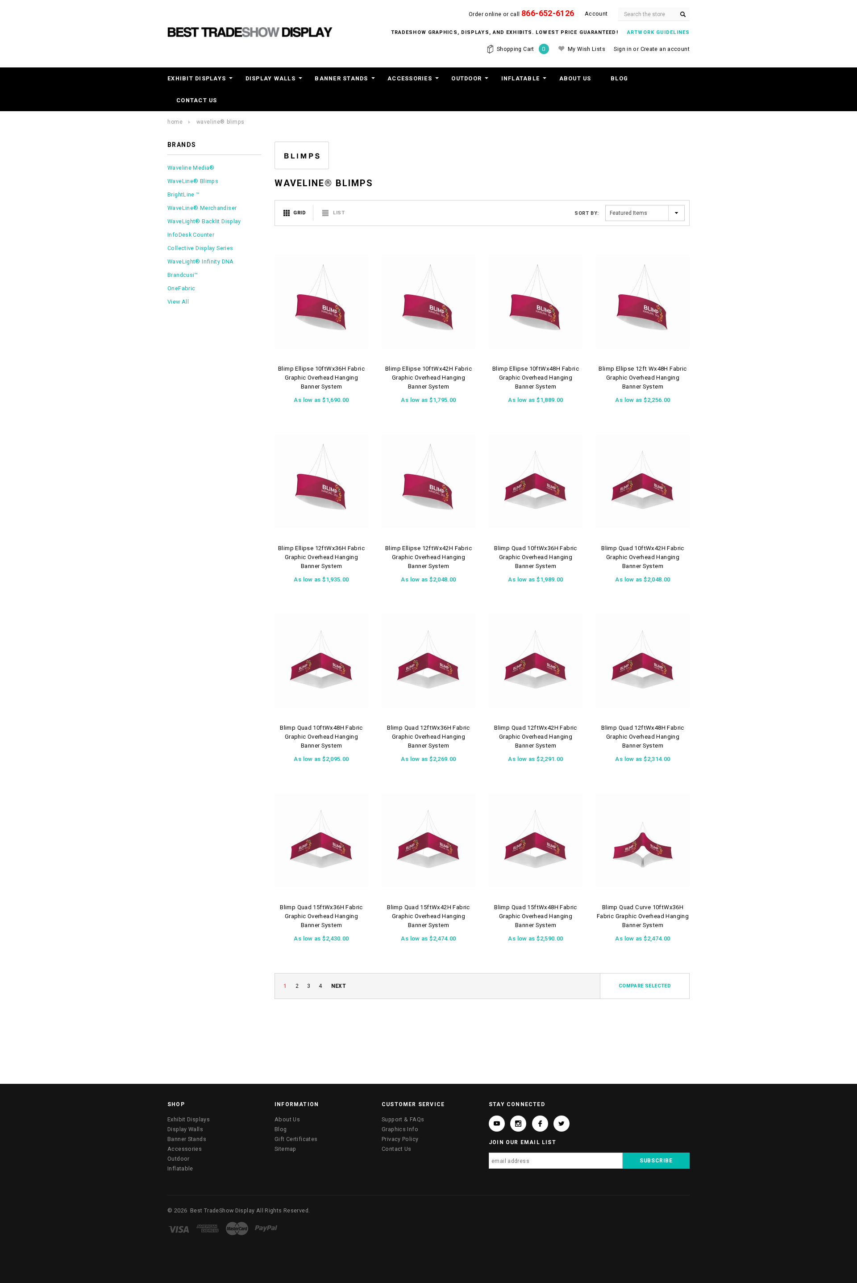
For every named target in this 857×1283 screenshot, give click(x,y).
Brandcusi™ (182, 275)
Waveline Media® (191, 167)
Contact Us (196, 100)
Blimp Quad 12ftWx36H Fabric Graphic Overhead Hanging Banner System (428, 736)
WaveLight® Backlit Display (204, 221)
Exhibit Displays (196, 78)
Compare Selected (645, 986)
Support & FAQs (403, 1119)
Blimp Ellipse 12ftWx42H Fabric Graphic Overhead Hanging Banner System (428, 557)
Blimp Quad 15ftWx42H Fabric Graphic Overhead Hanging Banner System (428, 916)
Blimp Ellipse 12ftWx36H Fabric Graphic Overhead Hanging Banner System (321, 557)
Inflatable (520, 78)
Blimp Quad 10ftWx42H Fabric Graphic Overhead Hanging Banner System (642, 557)
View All (178, 301)
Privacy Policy (400, 1139)
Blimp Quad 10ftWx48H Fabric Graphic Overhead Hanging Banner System (321, 736)
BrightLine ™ (183, 194)
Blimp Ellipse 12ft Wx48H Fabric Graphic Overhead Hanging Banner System (642, 377)
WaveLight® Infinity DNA (200, 261)
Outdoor (466, 78)
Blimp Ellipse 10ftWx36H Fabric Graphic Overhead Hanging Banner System (321, 377)
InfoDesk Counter (190, 234)
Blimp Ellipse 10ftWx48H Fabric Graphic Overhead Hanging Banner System (535, 377)
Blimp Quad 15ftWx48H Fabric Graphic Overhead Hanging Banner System (535, 916)
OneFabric (181, 288)
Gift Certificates (296, 1139)
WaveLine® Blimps (220, 122)
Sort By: (586, 213)
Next (338, 986)
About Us (575, 78)
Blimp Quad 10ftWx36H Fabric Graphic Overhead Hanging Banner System (535, 557)
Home (175, 122)
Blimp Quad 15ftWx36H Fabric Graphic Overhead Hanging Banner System (321, 916)
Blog (619, 78)
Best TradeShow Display (222, 1210)
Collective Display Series (200, 248)
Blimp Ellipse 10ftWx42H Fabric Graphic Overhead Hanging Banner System (428, 377)
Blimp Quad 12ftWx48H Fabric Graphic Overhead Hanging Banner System (642, 736)
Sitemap (285, 1148)
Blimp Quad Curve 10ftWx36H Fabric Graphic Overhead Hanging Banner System (643, 916)
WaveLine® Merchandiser (202, 208)
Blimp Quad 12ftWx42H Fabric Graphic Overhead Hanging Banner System (535, 736)
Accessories (409, 78)
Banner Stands (341, 78)
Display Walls (270, 78)
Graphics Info (400, 1129)
